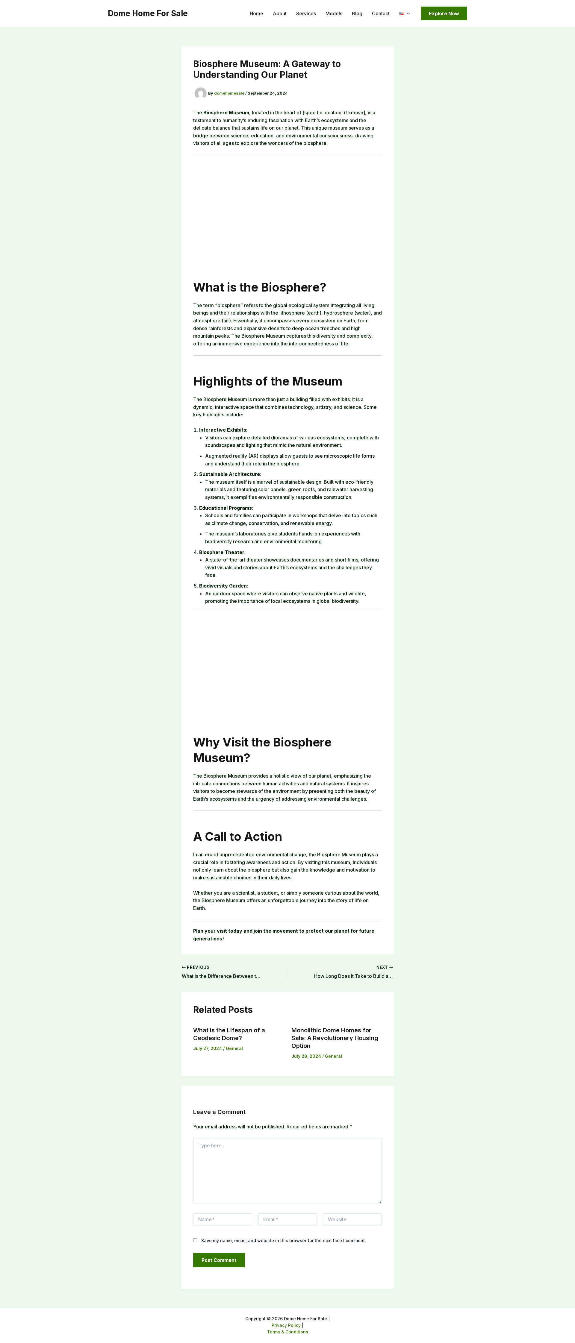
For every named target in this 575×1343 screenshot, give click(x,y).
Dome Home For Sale (148, 13)
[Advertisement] (287, 212)
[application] (407, 13)
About (280, 13)
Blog (357, 13)
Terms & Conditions (287, 1331)
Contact (381, 13)
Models (334, 13)
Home (256, 13)
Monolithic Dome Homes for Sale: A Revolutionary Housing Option (334, 1038)
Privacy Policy (286, 1325)
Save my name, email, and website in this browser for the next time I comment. (283, 1240)
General (234, 1048)
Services (306, 13)
